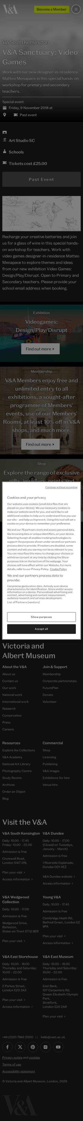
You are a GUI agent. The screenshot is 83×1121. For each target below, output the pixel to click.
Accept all (41, 628)
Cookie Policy (58, 569)
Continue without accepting (61, 487)
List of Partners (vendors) (23, 602)
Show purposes (41, 616)
